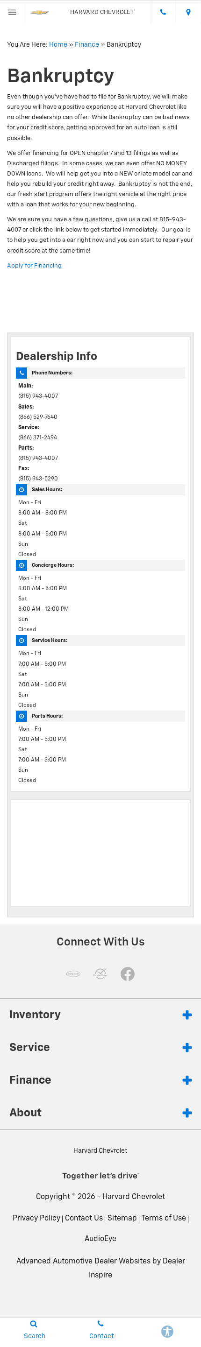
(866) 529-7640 (37, 417)
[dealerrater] (100, 974)
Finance (87, 45)
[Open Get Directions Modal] (188, 12)
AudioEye (100, 1239)
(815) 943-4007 (38, 396)
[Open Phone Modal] (163, 12)
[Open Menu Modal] (12, 12)
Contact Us (84, 1218)
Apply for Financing (34, 266)
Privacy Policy (36, 1218)
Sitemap (122, 1218)
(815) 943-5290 (38, 479)
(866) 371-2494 (37, 438)
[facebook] (127, 974)
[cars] (73, 974)
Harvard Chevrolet (133, 1197)
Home (58, 45)
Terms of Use (164, 1218)
